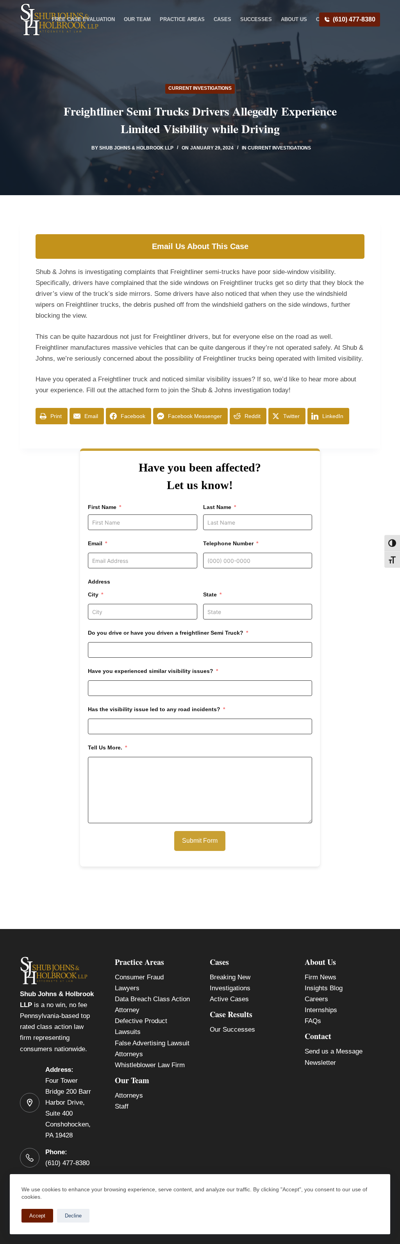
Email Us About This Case (200, 246)
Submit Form (200, 840)
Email (95, 543)
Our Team (137, 19)
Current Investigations (200, 88)
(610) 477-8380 (354, 19)
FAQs (313, 1021)
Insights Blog (324, 988)
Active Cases (229, 999)
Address (99, 581)
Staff (122, 1106)
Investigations (230, 988)
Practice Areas (182, 19)
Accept (37, 1216)
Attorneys (129, 1095)
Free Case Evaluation (83, 19)
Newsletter (320, 1062)
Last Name (217, 507)
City (93, 594)
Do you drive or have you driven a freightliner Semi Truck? (165, 633)
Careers (316, 999)
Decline (73, 1216)
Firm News (320, 977)
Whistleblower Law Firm (150, 1065)
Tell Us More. (105, 747)
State (210, 594)
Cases (222, 19)
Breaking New (230, 977)
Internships (321, 1010)
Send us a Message (333, 1051)
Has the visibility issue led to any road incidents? (154, 709)
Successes (256, 19)
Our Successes (232, 1029)
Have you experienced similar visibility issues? (150, 671)
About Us (294, 19)
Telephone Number (228, 543)
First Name (102, 507)
